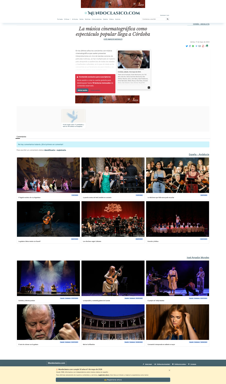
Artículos (75, 19)
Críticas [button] (67, 19)
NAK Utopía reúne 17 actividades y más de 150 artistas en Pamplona (73, 125)
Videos (111, 19)
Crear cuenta (95, 90)
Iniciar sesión (82, 90)
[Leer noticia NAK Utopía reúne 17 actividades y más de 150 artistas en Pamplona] (73, 116)
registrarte (61, 150)
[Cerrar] (169, 370)
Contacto (193, 364)
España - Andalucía (201, 24)
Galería (105, 19)
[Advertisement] (7, 49)
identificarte (49, 150)
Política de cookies (180, 364)
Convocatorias (97, 19)
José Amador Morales (113, 39)
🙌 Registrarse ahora (113, 380)
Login (167, 15)
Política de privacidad (163, 364)
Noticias (87, 19)
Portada (60, 19)
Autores (117, 19)
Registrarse (163, 15)
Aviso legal (148, 364)
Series (81, 19)
